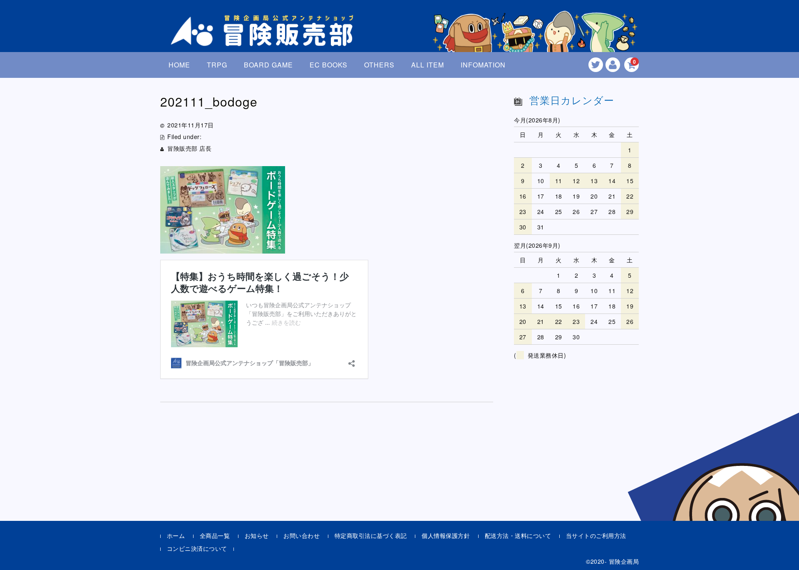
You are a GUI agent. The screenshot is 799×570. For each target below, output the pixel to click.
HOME (179, 65)
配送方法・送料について (518, 535)
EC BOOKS (328, 65)
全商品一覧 (215, 535)
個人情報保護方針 (446, 535)
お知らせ (257, 535)
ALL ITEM (427, 65)
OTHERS (379, 65)
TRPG (217, 65)
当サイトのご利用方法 (596, 535)
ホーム (176, 535)
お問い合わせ (301, 535)
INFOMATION (483, 65)
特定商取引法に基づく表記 (371, 535)
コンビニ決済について (197, 548)
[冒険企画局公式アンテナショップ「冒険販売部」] (264, 39)
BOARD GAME (268, 65)
